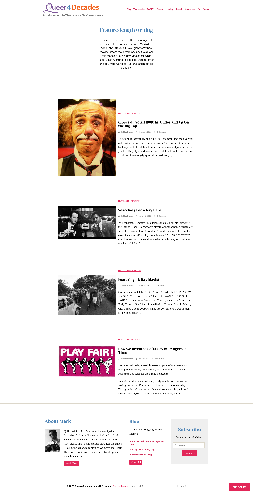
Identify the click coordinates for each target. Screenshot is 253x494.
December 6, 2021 (145, 132)
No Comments (161, 132)
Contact (206, 9)
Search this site (120, 486)
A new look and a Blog (140, 454)
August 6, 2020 (144, 285)
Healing (170, 9)
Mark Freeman (128, 132)
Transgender (139, 9)
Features (160, 9)
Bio (199, 9)
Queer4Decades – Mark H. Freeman (93, 486)
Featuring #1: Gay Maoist (138, 279)
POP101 (150, 9)
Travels (179, 9)
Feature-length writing (129, 113)
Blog (129, 9)
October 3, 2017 (144, 359)
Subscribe (189, 453)
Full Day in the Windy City (141, 449)
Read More (71, 463)
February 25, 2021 (145, 216)
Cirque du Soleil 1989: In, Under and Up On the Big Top (153, 124)
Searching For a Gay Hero (139, 210)
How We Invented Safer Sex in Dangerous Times (152, 351)
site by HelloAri (137, 486)
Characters (190, 9)
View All (136, 462)
